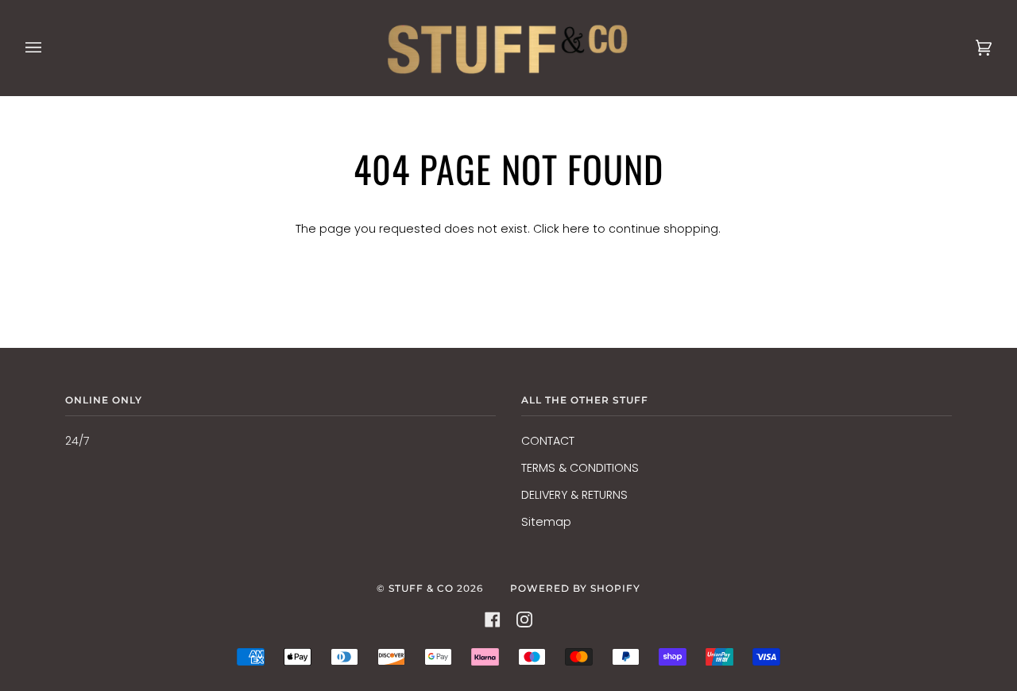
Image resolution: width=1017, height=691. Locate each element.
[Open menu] (49, 47)
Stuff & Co (421, 588)
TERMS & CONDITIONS (580, 468)
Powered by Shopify (575, 588)
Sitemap (546, 522)
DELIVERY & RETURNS (574, 495)
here (576, 229)
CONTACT (547, 441)
